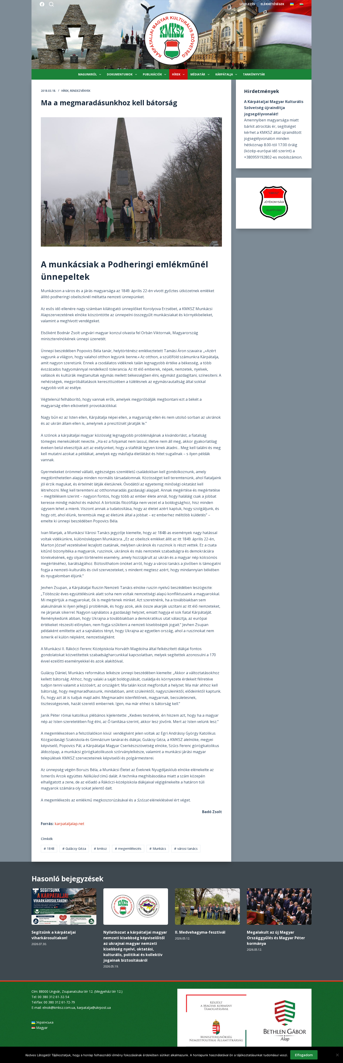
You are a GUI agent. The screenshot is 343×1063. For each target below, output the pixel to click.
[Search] (51, 4)
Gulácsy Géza (74, 848)
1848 (49, 848)
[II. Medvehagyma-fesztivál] (207, 906)
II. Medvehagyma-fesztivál (200, 932)
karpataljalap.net (69, 823)
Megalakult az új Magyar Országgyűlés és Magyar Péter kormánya (276, 938)
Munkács (157, 848)
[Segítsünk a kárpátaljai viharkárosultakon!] (64, 906)
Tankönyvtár (254, 74)
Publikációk (152, 74)
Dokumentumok (120, 74)
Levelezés (247, 4)
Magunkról (87, 74)
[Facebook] (42, 4)
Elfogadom (304, 1054)
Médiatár (197, 74)
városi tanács (186, 848)
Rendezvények (80, 91)
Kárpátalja (224, 74)
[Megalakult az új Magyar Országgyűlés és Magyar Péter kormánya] (279, 906)
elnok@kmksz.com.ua (58, 1007)
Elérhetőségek (272, 4)
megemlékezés (128, 848)
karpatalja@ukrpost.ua (94, 1007)
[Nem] (337, 1054)
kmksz (100, 848)
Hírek (176, 74)
